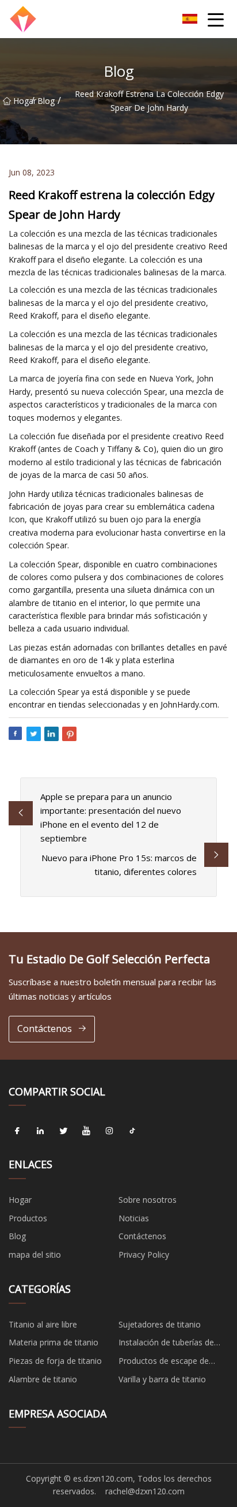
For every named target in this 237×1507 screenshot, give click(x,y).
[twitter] (63, 1130)
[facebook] (17, 1130)
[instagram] (109, 1130)
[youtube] (86, 1130)
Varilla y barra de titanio (162, 1379)
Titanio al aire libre (43, 1324)
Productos (28, 1218)
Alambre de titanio (43, 1379)
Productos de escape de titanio (163, 1362)
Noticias (133, 1218)
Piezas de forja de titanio (55, 1360)
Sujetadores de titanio (159, 1324)
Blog (46, 100)
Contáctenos (44, 1028)
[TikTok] (132, 1130)
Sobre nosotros (147, 1199)
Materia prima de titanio (53, 1342)
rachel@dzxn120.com (145, 1491)
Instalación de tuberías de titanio (166, 1344)
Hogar (22, 100)
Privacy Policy (143, 1254)
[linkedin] (40, 1130)
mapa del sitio (35, 1254)
